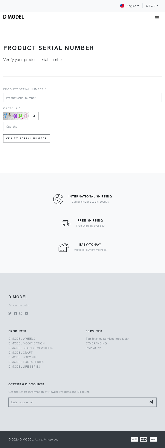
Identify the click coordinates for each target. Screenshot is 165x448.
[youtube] (26, 313)
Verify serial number (26, 138)
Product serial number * (24, 89)
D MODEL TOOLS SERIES (26, 361)
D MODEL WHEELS (21, 338)
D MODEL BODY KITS (23, 357)
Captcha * (11, 108)
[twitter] (9, 313)
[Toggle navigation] (157, 17)
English (131, 5)
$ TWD (151, 5)
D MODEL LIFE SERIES (24, 366)
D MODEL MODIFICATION (26, 343)
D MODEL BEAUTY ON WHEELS (30, 348)
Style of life (93, 348)
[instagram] (20, 313)
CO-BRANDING (96, 343)
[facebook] (15, 313)
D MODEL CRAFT (20, 352)
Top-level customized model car (107, 338)
